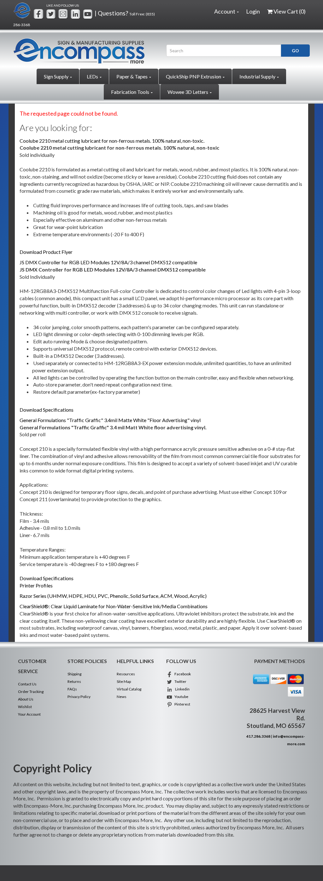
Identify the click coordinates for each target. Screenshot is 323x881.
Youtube (180, 696)
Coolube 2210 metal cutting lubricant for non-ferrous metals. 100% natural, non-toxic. (112, 141)
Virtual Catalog (129, 689)
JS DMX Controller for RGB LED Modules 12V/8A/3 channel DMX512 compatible (108, 262)
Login (253, 11)
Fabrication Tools (130, 92)
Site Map (124, 681)
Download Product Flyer (46, 252)
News (121, 696)
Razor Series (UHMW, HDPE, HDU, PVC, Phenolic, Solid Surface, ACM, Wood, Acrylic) (113, 596)
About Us (25, 699)
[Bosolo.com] (85, 51)
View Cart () (289, 11)
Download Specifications (46, 410)
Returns (74, 681)
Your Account (29, 714)
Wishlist (25, 706)
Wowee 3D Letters (188, 92)
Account (225, 11)
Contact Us (27, 684)
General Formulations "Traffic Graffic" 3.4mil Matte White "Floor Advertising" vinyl (110, 420)
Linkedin (181, 689)
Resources (126, 674)
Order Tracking (31, 691)
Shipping (74, 674)
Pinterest (181, 704)
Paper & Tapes (132, 76)
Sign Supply (56, 76)
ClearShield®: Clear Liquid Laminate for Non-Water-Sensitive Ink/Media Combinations (114, 606)
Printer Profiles (36, 585)
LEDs (93, 76)
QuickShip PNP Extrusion (194, 76)
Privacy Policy (79, 696)
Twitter (179, 681)
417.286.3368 (258, 736)
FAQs (72, 689)
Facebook (182, 674)
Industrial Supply (257, 76)
